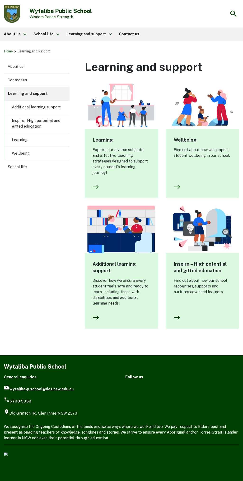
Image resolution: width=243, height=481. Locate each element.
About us (15, 66)
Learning (103, 140)
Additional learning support (114, 267)
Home (8, 51)
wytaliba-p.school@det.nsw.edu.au (41, 389)
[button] (15, 34)
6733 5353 (20, 401)
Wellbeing (185, 140)
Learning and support (28, 93)
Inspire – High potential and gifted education (200, 267)
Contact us (17, 80)
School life (17, 167)
